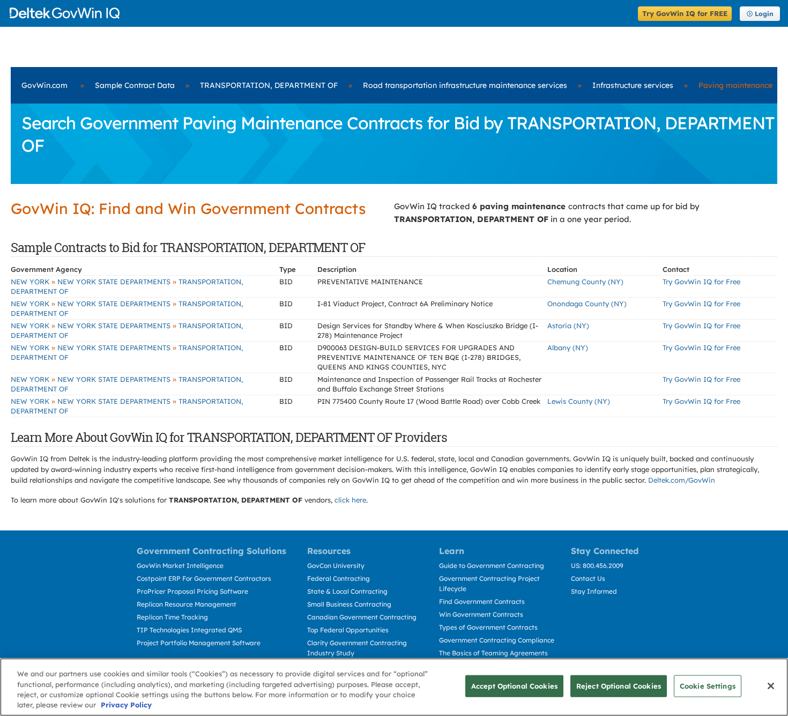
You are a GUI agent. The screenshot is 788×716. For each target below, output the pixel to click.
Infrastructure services (632, 85)
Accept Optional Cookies (514, 686)
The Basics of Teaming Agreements (493, 653)
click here (350, 500)
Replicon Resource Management (186, 604)
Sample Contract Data (135, 85)
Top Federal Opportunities (348, 630)
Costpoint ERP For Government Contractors (204, 578)
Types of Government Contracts (488, 627)
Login (764, 14)
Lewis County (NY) (578, 401)
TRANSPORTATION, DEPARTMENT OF (269, 85)
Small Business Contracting (349, 604)
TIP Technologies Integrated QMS (189, 630)
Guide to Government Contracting (491, 566)
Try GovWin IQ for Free (701, 281)
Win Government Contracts (481, 614)
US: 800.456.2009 (597, 566)
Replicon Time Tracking (172, 617)
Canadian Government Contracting (362, 617)
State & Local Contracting (347, 591)
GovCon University (336, 566)
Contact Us (588, 578)
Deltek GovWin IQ (320, 13)
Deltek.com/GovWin (681, 480)
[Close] (771, 686)
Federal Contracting (338, 578)
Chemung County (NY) (585, 281)
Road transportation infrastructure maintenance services (465, 85)
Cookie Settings (707, 686)
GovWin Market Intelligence (180, 566)
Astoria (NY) (568, 325)
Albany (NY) (567, 347)
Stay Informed (594, 591)
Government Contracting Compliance (496, 640)
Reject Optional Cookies (618, 686)
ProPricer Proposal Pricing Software (192, 591)
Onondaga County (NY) (587, 303)
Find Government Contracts (482, 601)
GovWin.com (44, 85)
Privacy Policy (126, 704)
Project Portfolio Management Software (199, 643)
